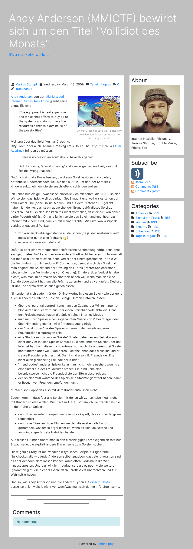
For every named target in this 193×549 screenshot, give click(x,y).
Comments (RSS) (147, 186)
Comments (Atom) (148, 191)
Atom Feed (143, 182)
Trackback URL (26, 89)
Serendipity (105, 544)
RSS (156, 213)
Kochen (141, 222)
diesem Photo (100, 482)
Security (141, 227)
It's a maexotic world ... (29, 54)
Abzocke (142, 213)
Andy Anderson (22, 96)
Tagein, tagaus (100, 84)
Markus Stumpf (26, 84)
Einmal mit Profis (148, 218)
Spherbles (143, 231)
